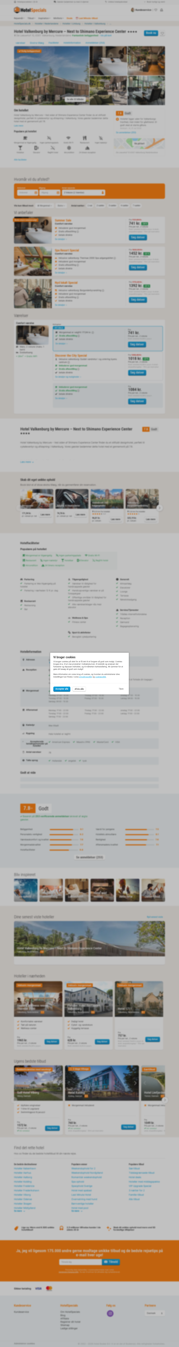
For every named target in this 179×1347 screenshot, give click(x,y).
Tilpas (121, 689)
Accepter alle (61, 689)
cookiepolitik (100, 677)
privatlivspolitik (85, 677)
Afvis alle (79, 689)
